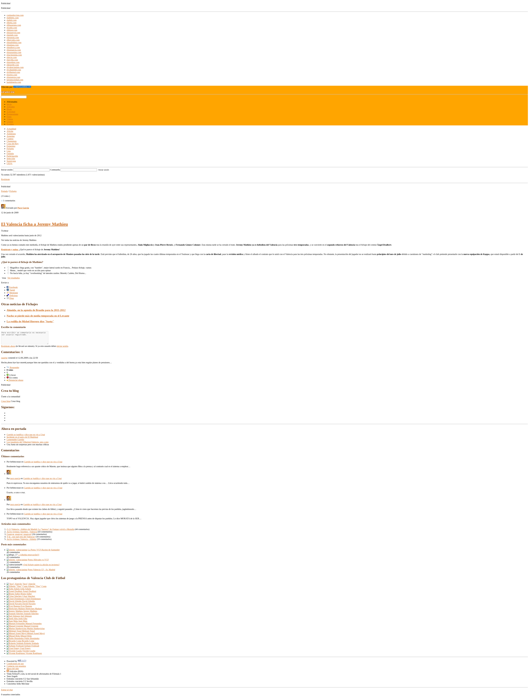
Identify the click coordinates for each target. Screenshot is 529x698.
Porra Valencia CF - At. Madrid (41, 569)
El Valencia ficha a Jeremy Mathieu (34, 224)
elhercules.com (13, 40)
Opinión (10, 153)
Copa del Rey (13, 143)
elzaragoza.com (13, 77)
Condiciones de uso (15, 663)
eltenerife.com (13, 65)
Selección (11, 158)
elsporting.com (13, 62)
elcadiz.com (12, 27)
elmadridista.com (14, 42)
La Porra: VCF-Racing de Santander (44, 550)
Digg (11, 298)
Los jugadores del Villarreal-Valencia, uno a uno (27, 442)
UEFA (9, 163)
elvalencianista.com (15, 67)
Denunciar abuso (15, 380)
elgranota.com (13, 37)
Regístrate (5, 179)
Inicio (9, 104)
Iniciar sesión (7, 170)
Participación (12, 156)
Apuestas (11, 136)
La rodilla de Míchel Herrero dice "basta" (30, 321)
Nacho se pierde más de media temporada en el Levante (38, 315)
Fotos (9, 116)
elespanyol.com (13, 32)
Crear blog (5, 401)
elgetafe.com (12, 35)
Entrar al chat (7, 690)
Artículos (11, 107)
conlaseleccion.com (15, 15)
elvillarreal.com (13, 72)
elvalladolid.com (14, 70)
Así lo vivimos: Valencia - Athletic (21, 539)
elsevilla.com (12, 60)
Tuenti (12, 290)
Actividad (11, 112)
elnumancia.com (14, 50)
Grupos (10, 121)
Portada (4, 191)
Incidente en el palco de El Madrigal (22, 437)
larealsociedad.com (15, 80)
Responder (14, 367)
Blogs (9, 109)
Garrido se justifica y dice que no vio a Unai (26, 434)
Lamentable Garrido (15, 439)
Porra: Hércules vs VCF (38, 560)
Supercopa (11, 161)
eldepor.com (12, 30)
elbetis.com (11, 22)
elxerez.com (12, 75)
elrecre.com (12, 57)
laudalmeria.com (14, 82)
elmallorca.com (13, 47)
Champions (12, 141)
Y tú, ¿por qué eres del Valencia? (21, 537)
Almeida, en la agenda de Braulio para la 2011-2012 (36, 310)
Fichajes (10, 148)
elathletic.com (13, 18)
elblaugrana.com (14, 25)
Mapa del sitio (13, 668)
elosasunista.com (14, 52)
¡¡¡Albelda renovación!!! (28, 555)
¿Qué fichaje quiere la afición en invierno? (41, 564)
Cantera (10, 139)
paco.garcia (15, 478)
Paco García (23, 208)
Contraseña (55, 170)
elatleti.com (12, 20)
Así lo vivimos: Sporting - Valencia (22, 532)
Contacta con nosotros (16, 666)
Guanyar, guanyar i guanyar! (19, 534)
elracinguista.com (14, 55)
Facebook (13, 287)
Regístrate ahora (8, 346)
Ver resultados (13, 278)
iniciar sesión (62, 346)
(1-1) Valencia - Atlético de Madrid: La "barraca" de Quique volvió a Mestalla (40, 529)
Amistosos (11, 134)
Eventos (10, 124)
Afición (10, 131)
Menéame (13, 293)
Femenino (11, 146)
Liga (9, 151)
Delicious (13, 295)
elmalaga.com (13, 45)
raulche (4, 358)
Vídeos (10, 119)
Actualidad (11, 129)
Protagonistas (12, 114)
